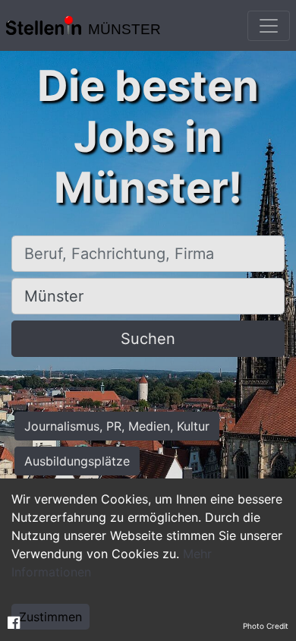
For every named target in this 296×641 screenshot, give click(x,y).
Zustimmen (50, 616)
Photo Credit (265, 625)
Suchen (148, 339)
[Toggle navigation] (268, 26)
